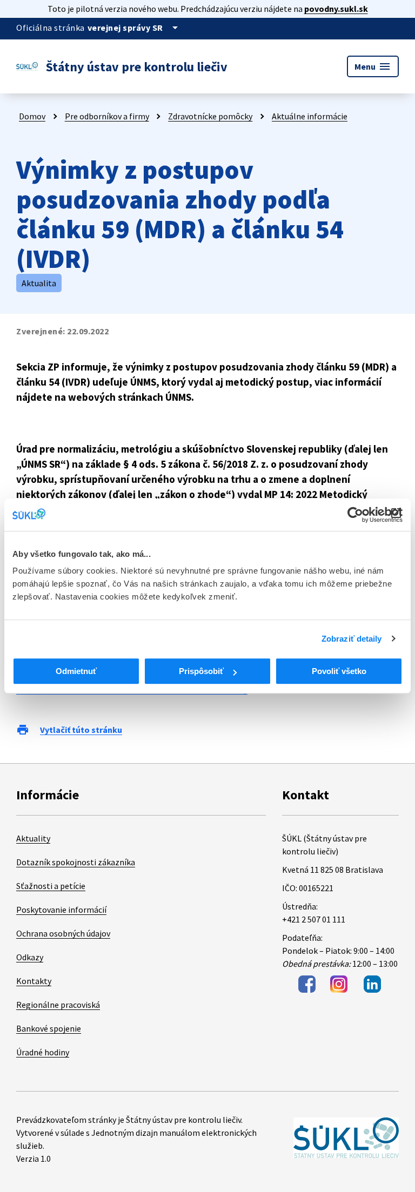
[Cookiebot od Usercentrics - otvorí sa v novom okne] (355, 515)
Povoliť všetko (339, 671)
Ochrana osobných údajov (63, 933)
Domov (32, 116)
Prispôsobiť (201, 671)
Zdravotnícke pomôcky (210, 116)
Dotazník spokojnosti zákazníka (75, 862)
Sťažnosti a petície (50, 885)
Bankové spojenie (48, 1028)
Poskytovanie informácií (61, 909)
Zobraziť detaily (352, 638)
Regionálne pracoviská (58, 1004)
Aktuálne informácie (309, 116)
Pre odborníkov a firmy (107, 116)
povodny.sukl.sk (336, 8)
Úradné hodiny (42, 1052)
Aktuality (33, 838)
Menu (372, 66)
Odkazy (29, 957)
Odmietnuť (76, 671)
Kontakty (33, 980)
